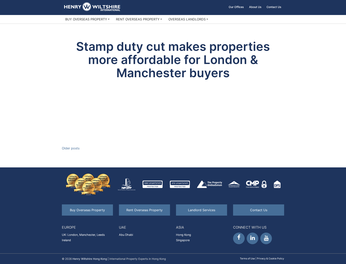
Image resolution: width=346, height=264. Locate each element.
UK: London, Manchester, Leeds (83, 234)
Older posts (70, 148)
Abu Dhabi (126, 234)
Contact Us (274, 7)
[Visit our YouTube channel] (266, 238)
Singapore (183, 240)
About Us (255, 7)
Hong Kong (183, 234)
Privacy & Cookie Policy (270, 258)
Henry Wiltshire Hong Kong (89, 258)
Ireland (66, 240)
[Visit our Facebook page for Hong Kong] (239, 238)
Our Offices (236, 7)
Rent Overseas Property (138, 19)
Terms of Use (247, 258)
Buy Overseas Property (86, 19)
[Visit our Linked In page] (252, 238)
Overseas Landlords (187, 19)
